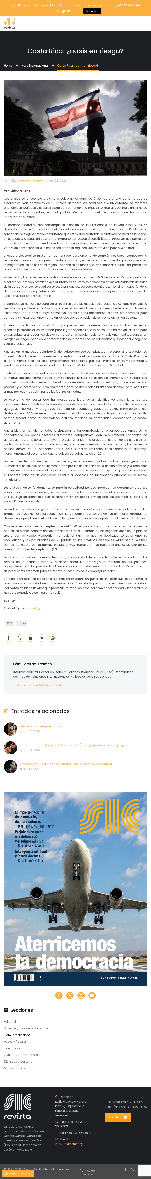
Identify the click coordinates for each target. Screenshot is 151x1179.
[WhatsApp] (52, 638)
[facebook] (59, 995)
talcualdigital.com (39, 608)
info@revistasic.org (69, 1144)
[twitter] (70, 995)
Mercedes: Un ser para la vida (40, 726)
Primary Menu (144, 24)
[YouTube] (68, 11)
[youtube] (92, 995)
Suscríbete (115, 1117)
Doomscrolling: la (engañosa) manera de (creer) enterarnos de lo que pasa (74, 745)
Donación (92, 11)
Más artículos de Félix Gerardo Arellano (41, 685)
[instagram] (81, 995)
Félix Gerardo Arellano (26, 181)
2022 (10, 623)
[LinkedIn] (30, 638)
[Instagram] (63, 11)
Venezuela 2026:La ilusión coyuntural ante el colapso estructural (65, 764)
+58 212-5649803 (129, 5)
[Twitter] (57, 11)
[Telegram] (41, 638)
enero (22, 623)
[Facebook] (52, 11)
